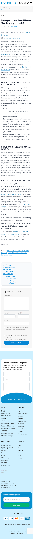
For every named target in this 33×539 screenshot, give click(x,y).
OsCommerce (22, 434)
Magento (20, 416)
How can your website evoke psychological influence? (11, 280)
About (20, 445)
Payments (4, 453)
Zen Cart (20, 411)
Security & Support (7, 426)
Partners (20, 458)
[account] (25, 3)
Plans (3, 455)
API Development (6, 421)
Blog (19, 448)
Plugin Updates (6, 445)
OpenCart (21, 424)
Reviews (4, 463)
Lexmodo (21, 429)
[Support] (22, 2)
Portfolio (20, 450)
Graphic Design (6, 416)
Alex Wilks (14, 26)
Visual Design (12, 252)
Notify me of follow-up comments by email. (17, 336)
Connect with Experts (15, 399)
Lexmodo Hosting (7, 433)
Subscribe (16, 505)
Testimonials (22, 453)
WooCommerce (23, 414)
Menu (3, 16)
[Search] (16, 8)
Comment (8, 296)
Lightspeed (21, 426)
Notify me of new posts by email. (16, 340)
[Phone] (20, 2)
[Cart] (28, 3)
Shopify (20, 419)
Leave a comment (6, 255)
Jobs (19, 455)
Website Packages (7, 436)
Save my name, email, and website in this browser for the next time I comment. (17, 330)
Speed (3, 418)
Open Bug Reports (7, 448)
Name (6, 313)
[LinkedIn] (18, 513)
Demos (3, 450)
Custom (20, 431)
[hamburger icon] (31, 2)
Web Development (21, 252)
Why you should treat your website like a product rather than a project (9, 269)
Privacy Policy (5, 465)
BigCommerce (22, 421)
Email (20, 313)
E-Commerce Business (14, 250)
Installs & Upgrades (7, 423)
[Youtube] (22, 513)
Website (6, 320)
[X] (14, 513)
